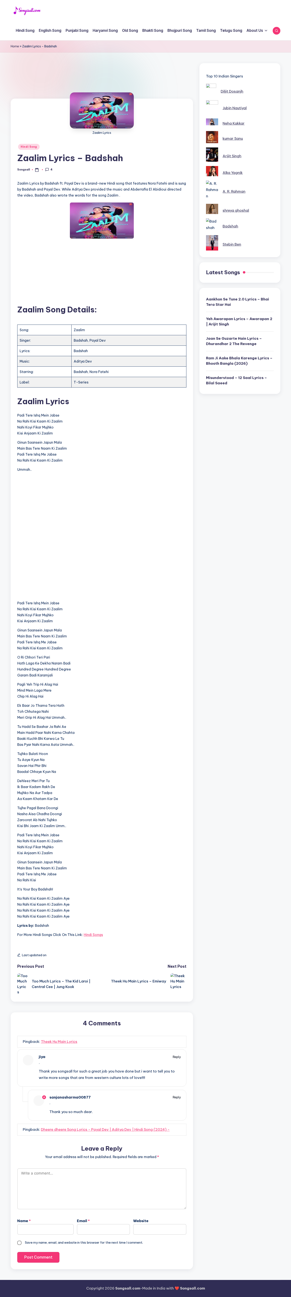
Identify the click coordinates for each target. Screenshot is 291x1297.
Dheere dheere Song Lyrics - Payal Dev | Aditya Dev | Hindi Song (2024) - (105, 1129)
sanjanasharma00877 (70, 1097)
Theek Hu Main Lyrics (59, 1041)
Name (24, 1220)
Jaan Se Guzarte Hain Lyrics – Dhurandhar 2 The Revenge (234, 341)
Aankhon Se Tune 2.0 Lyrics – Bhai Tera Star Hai (237, 302)
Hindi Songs (93, 935)
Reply (177, 1057)
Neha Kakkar (234, 123)
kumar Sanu (233, 138)
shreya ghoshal (236, 210)
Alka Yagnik (233, 172)
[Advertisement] (102, 83)
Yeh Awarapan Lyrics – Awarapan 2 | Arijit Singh (239, 321)
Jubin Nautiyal (235, 108)
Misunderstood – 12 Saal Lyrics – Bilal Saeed (236, 380)
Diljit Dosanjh (232, 91)
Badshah (230, 226)
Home (15, 46)
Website (140, 1220)
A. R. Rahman (234, 191)
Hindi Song (29, 146)
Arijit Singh (232, 156)
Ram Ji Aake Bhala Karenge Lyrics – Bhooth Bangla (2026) (239, 361)
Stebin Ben (232, 244)
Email (83, 1220)
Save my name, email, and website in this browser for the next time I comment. (84, 1242)
